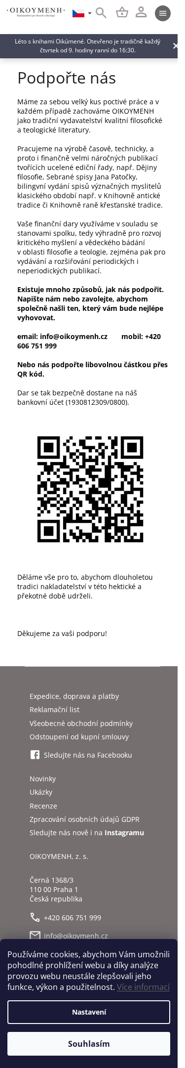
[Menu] (163, 13)
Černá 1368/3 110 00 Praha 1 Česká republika (56, 889)
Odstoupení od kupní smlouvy (79, 736)
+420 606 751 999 (72, 917)
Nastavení (89, 1012)
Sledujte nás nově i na (87, 832)
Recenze (43, 806)
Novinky (43, 778)
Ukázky (41, 792)
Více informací (143, 987)
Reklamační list (54, 709)
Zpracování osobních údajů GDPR (85, 819)
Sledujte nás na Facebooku (88, 755)
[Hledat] (96, 13)
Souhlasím (89, 1043)
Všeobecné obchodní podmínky (81, 723)
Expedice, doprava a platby (74, 696)
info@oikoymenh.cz (76, 935)
